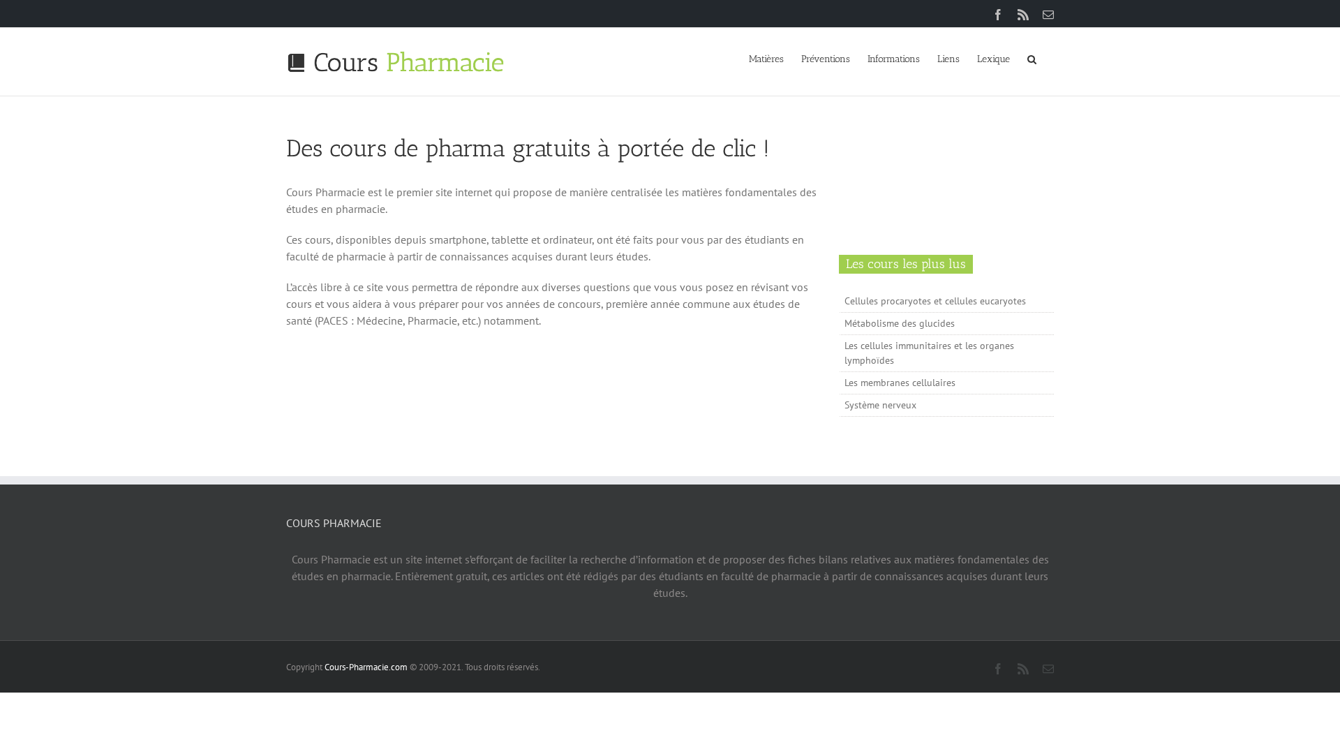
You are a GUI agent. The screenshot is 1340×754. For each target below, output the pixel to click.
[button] (1031, 58)
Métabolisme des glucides (899, 323)
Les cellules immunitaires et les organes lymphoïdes (929, 353)
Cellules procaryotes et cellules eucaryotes (935, 301)
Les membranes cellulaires (899, 382)
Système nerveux (880, 405)
